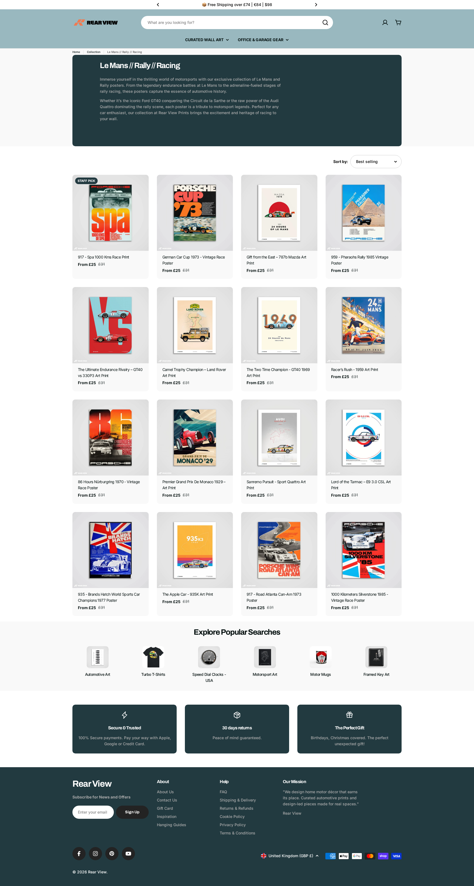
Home (76, 52)
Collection (93, 52)
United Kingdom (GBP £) (291, 855)
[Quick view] (140, 186)
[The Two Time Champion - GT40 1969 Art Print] (279, 325)
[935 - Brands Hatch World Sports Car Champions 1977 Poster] (110, 550)
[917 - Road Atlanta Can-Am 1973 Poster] (279, 550)
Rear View (97, 872)
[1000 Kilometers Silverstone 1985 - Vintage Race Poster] (364, 550)
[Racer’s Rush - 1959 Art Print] (364, 325)
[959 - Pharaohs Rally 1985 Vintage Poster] (364, 213)
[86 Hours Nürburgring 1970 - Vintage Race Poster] (110, 438)
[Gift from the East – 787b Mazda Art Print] (279, 213)
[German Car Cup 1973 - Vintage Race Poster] (195, 213)
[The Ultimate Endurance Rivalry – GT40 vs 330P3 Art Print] (110, 325)
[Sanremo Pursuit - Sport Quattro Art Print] (279, 438)
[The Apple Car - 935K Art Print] (195, 550)
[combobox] (237, 22)
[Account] (385, 22)
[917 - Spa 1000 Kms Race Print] (110, 213)
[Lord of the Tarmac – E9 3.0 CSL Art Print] (364, 438)
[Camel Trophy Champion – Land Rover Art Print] (195, 325)
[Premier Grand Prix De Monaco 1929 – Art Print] (195, 438)
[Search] (325, 22)
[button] (158, 4)
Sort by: (340, 161)
